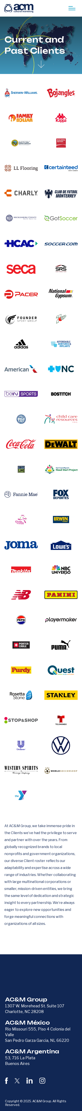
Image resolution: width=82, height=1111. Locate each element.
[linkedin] (29, 1081)
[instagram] (42, 1081)
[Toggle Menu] (71, 8)
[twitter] (17, 1080)
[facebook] (6, 1080)
